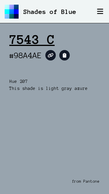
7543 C (32, 40)
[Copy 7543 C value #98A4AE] (64, 55)
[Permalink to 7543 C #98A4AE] (50, 55)
